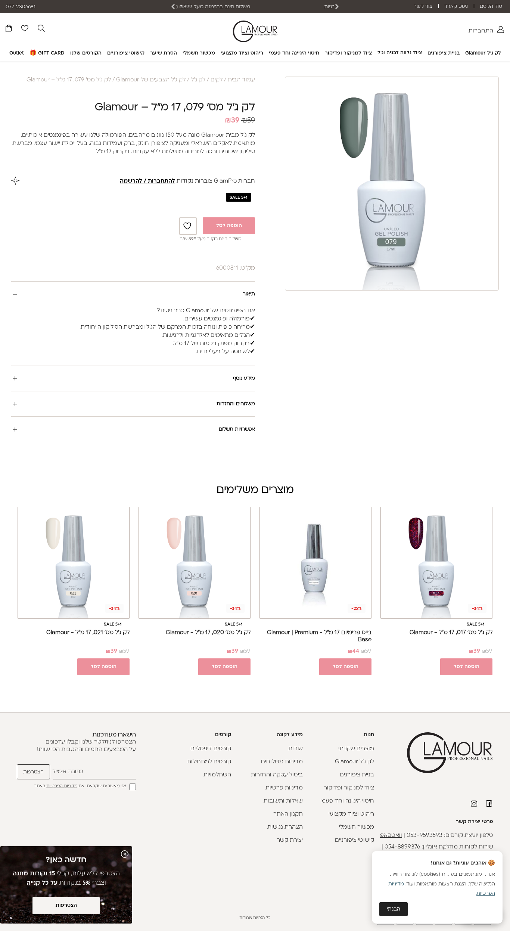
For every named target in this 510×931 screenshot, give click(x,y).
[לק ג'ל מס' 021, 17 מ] (73, 562)
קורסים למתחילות (209, 762)
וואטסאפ (391, 835)
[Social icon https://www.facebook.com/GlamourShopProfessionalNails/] (489, 803)
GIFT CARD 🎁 (47, 53)
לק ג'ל (198, 80)
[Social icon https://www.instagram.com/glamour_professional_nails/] (474, 803)
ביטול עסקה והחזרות (277, 775)
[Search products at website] (41, 29)
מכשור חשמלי (199, 53)
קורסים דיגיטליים (210, 749)
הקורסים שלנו (86, 53)
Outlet (16, 53)
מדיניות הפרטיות (61, 786)
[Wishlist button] (24, 29)
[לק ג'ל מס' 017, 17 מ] (436, 562)
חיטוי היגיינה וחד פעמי (294, 53)
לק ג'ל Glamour (483, 53)
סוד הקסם (491, 6)
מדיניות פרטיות (284, 788)
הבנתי (393, 909)
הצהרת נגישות (285, 827)
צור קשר (423, 6)
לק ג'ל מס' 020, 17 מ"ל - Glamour (208, 633)
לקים (217, 80)
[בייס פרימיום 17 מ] (315, 562)
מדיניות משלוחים (282, 762)
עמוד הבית (241, 80)
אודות (295, 749)
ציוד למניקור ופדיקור (348, 53)
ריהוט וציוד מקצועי (242, 53)
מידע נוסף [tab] (244, 378)
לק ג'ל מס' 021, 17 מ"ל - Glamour (88, 633)
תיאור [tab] (249, 294)
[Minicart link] (9, 30)
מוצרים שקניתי (356, 749)
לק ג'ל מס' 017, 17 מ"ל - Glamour (451, 633)
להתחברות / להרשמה (147, 181)
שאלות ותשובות (283, 801)
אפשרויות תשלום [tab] (237, 429)
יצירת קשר (290, 840)
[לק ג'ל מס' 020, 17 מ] (194, 562)
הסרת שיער (163, 53)
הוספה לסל (229, 225)
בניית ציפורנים (443, 53)
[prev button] (336, 6)
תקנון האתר (288, 814)
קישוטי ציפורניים (125, 53)
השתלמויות (217, 775)
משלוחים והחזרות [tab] (236, 403)
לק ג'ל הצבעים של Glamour (151, 80)
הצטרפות (66, 905)
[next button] (173, 6)
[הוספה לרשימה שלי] (188, 226)
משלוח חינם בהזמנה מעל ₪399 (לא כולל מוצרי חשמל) (255, 6)
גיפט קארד (456, 6)
